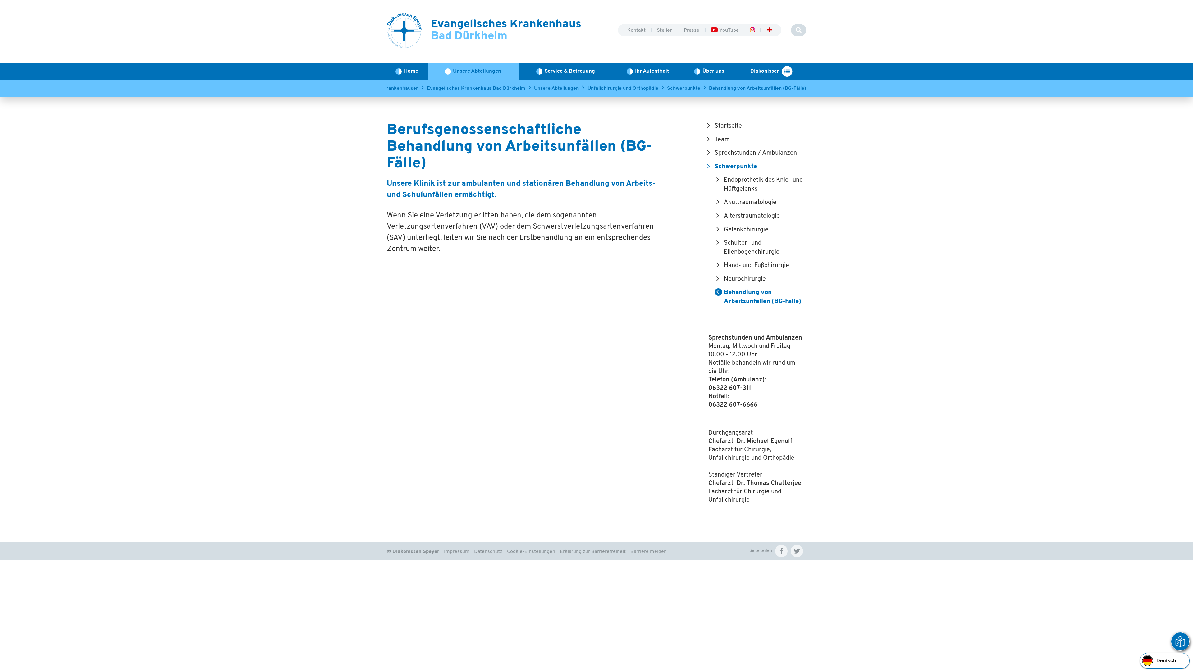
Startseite (728, 126)
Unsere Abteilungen (556, 88)
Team (722, 140)
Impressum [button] (456, 551)
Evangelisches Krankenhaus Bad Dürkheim (476, 88)
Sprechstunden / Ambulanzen (756, 153)
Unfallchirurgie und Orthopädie (622, 88)
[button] (781, 551)
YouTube (729, 30)
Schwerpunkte (683, 88)
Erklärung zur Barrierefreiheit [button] (593, 551)
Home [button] (411, 71)
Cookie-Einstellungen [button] (531, 551)
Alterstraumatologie (752, 216)
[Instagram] (752, 30)
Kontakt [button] (637, 30)
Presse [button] (692, 30)
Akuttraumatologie (750, 202)
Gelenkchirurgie (746, 230)
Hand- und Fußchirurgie (756, 265)
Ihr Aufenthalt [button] (652, 71)
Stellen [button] (665, 30)
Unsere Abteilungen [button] (477, 71)
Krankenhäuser (400, 88)
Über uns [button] (713, 71)
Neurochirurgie (745, 279)
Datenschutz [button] (488, 551)
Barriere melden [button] (648, 551)
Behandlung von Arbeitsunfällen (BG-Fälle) (757, 88)
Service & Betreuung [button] (570, 71)
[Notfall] (769, 30)
